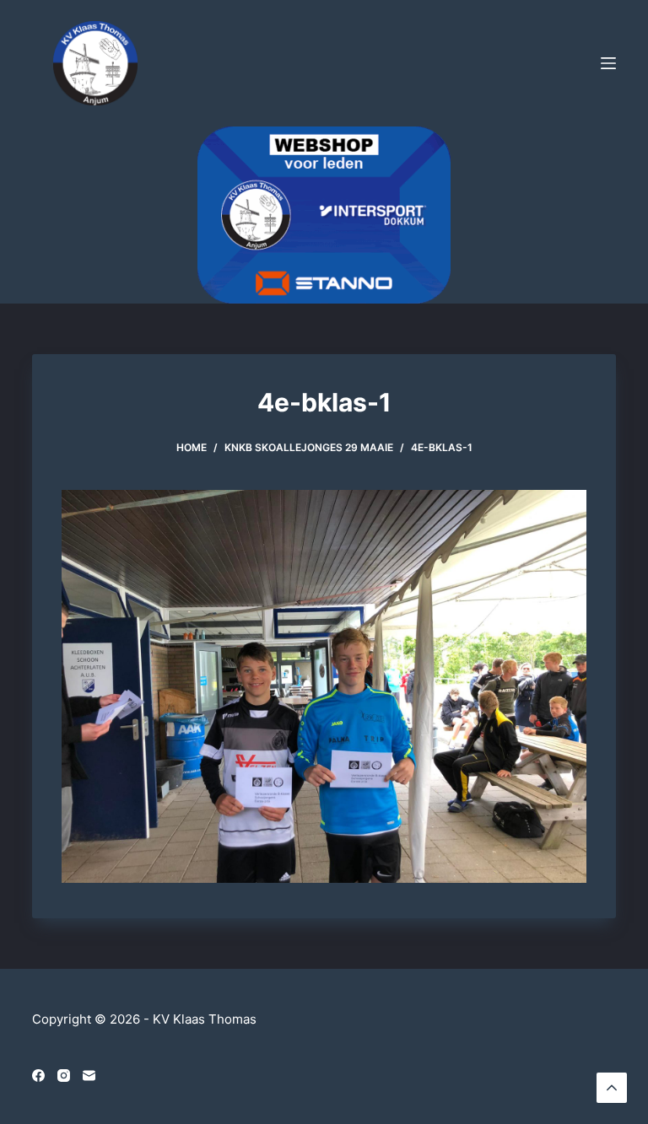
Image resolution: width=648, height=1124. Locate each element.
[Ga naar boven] (612, 1088)
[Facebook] (38, 1075)
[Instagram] (63, 1075)
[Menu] (608, 63)
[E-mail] (89, 1075)
